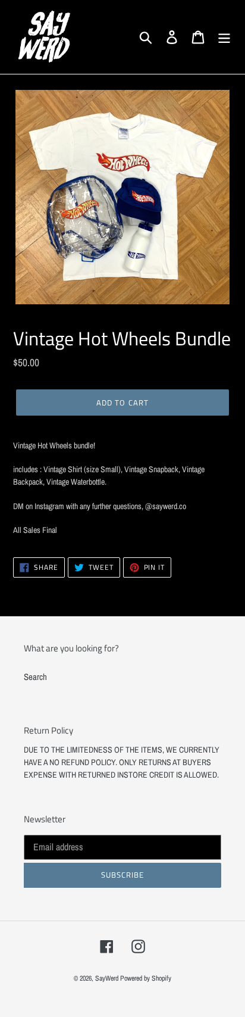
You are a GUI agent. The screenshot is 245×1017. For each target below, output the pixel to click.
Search (35, 676)
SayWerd (106, 978)
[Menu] (224, 37)
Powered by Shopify (145, 978)
